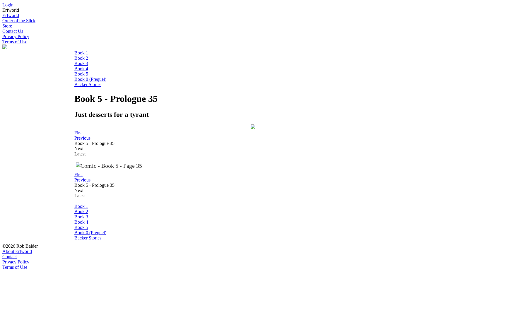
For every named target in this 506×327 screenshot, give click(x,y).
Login (7, 4)
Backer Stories (87, 84)
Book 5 (81, 73)
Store (7, 25)
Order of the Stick (18, 20)
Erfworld (10, 15)
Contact (9, 256)
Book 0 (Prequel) (90, 79)
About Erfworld (17, 251)
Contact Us (12, 31)
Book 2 (81, 58)
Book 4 (81, 68)
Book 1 (81, 52)
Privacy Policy (15, 36)
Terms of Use (14, 41)
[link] (78, 132)
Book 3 (81, 63)
